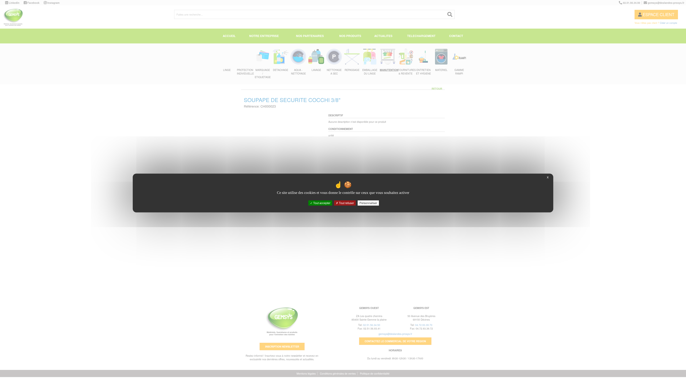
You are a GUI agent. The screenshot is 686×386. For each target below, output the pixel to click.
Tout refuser (346, 203)
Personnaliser (368, 203)
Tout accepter (321, 203)
